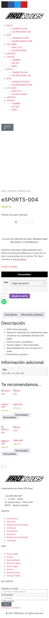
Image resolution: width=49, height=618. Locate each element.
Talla (6, 282)
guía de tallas (19, 259)
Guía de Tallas (13, 563)
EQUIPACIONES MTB (22, 41)
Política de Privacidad (17, 524)
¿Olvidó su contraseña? (11, 608)
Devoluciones (13, 560)
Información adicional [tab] (32, 314)
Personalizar (24, 274)
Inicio (3, 191)
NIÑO (14, 66)
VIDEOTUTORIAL (9, 266)
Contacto (11, 528)
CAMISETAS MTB (20, 38)
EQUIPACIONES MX (21, 31)
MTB (9, 35)
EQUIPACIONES (19, 50)
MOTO (10, 25)
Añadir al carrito (19, 296)
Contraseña (7, 595)
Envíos (10, 557)
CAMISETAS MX (19, 28)
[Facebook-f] (11, 4)
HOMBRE (16, 60)
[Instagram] (4, 4)
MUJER (15, 63)
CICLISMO (12, 44)
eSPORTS (11, 53)
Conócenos (12, 518)
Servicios (11, 521)
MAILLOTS (17, 47)
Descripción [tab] (11, 314)
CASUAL (11, 56)
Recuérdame (8, 601)
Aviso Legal (12, 553)
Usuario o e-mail (9, 588)
